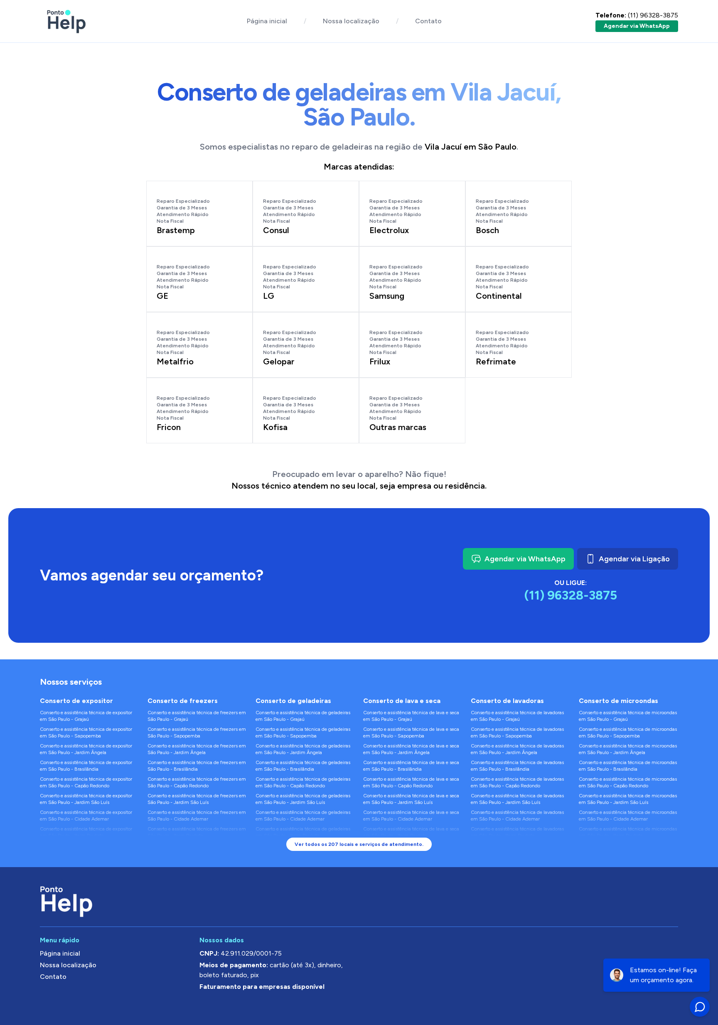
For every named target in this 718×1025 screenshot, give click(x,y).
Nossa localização (351, 21)
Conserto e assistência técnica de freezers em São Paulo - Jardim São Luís (197, 799)
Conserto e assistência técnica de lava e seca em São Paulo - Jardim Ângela (411, 749)
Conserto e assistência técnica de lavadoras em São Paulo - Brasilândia (517, 766)
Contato (428, 21)
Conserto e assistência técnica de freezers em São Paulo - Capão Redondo (197, 782)
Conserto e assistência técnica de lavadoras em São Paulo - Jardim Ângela (517, 749)
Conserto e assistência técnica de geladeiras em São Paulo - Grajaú (303, 716)
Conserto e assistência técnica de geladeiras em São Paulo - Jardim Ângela (303, 749)
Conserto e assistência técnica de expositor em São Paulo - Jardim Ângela (86, 749)
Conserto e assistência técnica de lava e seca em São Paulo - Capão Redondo (411, 782)
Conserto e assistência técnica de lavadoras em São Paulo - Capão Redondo (517, 782)
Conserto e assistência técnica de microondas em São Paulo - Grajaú (628, 716)
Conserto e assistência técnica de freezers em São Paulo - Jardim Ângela (197, 749)
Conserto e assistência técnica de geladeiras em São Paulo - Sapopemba (303, 732)
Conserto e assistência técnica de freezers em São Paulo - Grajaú (197, 716)
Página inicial (267, 21)
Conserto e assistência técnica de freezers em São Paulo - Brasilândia (197, 766)
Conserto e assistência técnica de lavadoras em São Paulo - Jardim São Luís (517, 799)
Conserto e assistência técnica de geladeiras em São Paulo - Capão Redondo (303, 782)
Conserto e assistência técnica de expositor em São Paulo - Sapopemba (86, 732)
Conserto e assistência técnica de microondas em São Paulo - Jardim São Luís (628, 799)
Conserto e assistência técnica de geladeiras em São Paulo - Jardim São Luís (303, 799)
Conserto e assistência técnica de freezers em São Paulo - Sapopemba (197, 732)
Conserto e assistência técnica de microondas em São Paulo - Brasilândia (628, 766)
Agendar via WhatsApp (637, 25)
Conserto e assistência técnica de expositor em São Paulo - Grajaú (86, 716)
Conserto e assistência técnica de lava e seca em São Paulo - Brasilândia (411, 766)
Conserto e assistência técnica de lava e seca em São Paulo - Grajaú (411, 716)
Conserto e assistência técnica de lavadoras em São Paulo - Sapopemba (517, 732)
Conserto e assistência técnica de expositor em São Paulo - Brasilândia (86, 766)
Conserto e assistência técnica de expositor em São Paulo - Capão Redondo (86, 782)
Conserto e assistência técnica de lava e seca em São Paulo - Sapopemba (411, 732)
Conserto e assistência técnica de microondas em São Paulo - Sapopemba (628, 732)
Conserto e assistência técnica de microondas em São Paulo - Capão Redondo (628, 782)
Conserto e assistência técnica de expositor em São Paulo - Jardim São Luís (86, 799)
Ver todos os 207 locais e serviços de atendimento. (359, 844)
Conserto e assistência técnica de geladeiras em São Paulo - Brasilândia (303, 766)
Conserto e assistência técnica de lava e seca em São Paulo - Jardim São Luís (411, 799)
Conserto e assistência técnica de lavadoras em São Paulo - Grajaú (517, 716)
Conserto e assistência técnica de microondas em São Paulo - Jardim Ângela (628, 749)
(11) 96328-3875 (636, 15)
